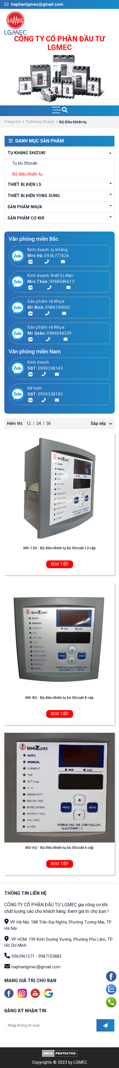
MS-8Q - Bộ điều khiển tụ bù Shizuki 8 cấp (59, 697)
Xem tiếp (60, 564)
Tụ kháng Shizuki (40, 121)
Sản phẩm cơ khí (26, 218)
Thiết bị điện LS (24, 184)
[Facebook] (9, 993)
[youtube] (35, 993)
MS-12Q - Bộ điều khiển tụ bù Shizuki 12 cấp (59, 548)
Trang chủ (12, 121)
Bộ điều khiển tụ (27, 174)
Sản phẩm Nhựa (25, 207)
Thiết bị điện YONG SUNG (34, 195)
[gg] (48, 993)
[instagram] (22, 993)
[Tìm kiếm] (65, 110)
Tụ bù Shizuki (24, 163)
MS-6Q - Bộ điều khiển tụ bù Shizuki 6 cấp (59, 847)
